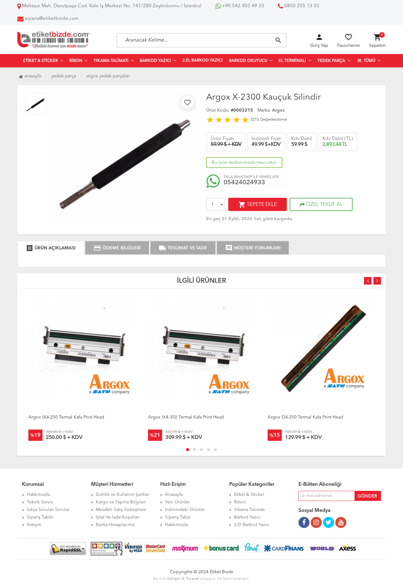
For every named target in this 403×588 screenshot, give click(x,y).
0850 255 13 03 (301, 6)
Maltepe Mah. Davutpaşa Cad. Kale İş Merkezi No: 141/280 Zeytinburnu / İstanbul (111, 6)
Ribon (75, 61)
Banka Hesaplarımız (115, 525)
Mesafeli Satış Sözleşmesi (121, 510)
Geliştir (174, 579)
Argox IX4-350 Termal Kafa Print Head (186, 417)
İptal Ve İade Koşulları (118, 517)
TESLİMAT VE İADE (183, 248)
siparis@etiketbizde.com (52, 18)
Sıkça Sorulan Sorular (48, 510)
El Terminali (292, 61)
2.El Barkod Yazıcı (202, 60)
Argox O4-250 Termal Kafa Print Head (305, 417)
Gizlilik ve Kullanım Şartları (123, 494)
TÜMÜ (369, 61)
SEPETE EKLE (257, 204)
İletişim (34, 525)
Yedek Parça (331, 61)
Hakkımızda (38, 494)
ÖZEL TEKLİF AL (324, 204)
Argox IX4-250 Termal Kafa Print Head (66, 417)
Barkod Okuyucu (248, 61)
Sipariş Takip (177, 517)
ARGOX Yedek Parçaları (108, 76)
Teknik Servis (40, 502)
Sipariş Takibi (40, 517)
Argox (278, 110)
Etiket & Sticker (40, 61)
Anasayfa (32, 76)
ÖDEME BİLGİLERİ (117, 248)
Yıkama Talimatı (111, 61)
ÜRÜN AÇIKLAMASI (51, 248)
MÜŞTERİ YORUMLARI (253, 248)
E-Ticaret (190, 579)
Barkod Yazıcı (155, 61)
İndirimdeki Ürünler (185, 510)
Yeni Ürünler (177, 502)
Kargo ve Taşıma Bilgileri (121, 502)
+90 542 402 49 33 (242, 6)
